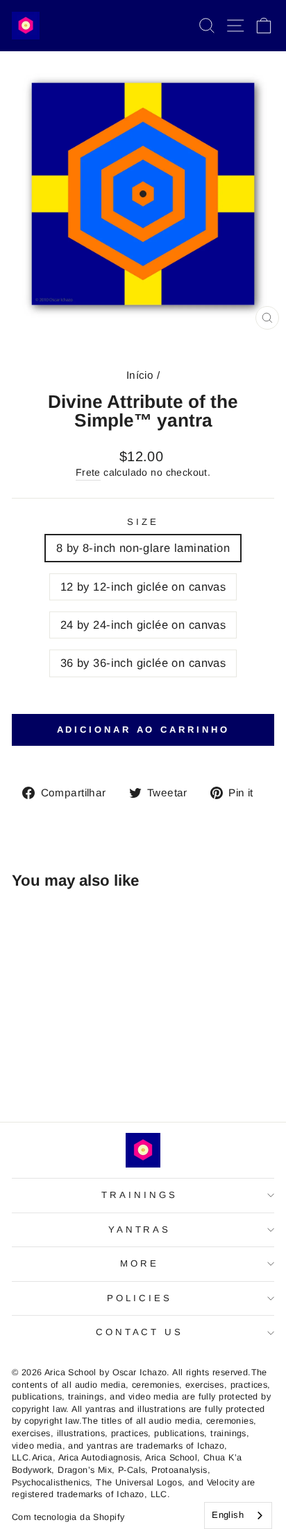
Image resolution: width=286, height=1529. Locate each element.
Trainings (139, 1195)
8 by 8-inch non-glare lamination (143, 548)
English (228, 1515)
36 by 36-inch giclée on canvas (143, 663)
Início (139, 375)
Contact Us (140, 1332)
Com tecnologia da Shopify (68, 1517)
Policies (139, 1298)
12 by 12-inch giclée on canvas (143, 586)
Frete (88, 472)
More (139, 1263)
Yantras (139, 1229)
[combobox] (238, 1515)
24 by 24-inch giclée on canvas (143, 625)
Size (143, 522)
